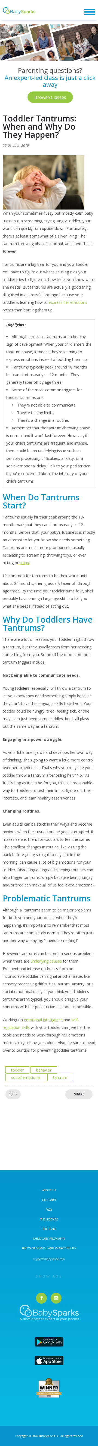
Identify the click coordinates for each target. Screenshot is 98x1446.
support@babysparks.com (49, 1259)
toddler (17, 1070)
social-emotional (26, 1077)
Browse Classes (50, 97)
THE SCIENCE (49, 1219)
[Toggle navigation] (89, 12)
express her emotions (68, 302)
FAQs (49, 1209)
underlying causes (46, 961)
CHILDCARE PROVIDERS (49, 1239)
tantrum (60, 1077)
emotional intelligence (43, 1019)
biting (24, 562)
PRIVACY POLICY (65, 1248)
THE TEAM (49, 1229)
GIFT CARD (49, 1200)
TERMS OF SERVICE (35, 1248)
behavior (43, 1070)
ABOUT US (49, 1190)
